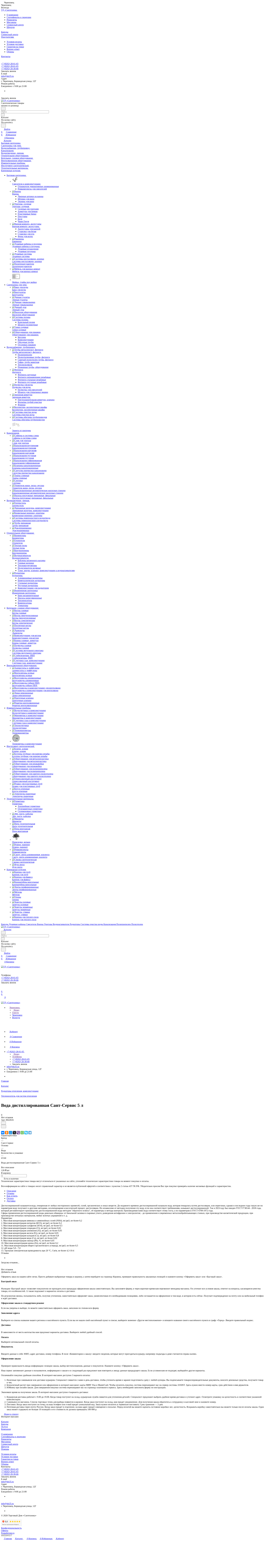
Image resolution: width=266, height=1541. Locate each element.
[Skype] (26, 1132)
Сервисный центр (15, 25)
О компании (12, 15)
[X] (14, 1132)
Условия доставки (15, 44)
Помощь (5, 1449)
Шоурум (11, 27)
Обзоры (10, 52)
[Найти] (3, 125)
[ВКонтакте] (2, 1132)
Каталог (5, 1421)
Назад (16, 1010)
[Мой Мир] (10, 1132)
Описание (11, 1191)
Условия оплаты (14, 42)
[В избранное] (3, 1123)
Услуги (4, 1426)
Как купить (12, 1196)
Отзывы (10, 1193)
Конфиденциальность (11, 1528)
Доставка (11, 1201)
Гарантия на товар (15, 47)
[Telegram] (30, 1132)
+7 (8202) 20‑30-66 (9, 68)
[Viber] (18, 1132)
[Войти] (2, 989)
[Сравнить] (3, 1126)
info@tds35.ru (7, 76)
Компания (6, 1429)
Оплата (10, 1198)
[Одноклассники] (6, 1132)
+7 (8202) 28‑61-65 (9, 63)
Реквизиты (12, 20)
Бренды (4, 1424)
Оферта (4, 1530)
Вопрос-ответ (13, 49)
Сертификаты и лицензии (19, 17)
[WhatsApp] (22, 1132)
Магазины (11, 22)
